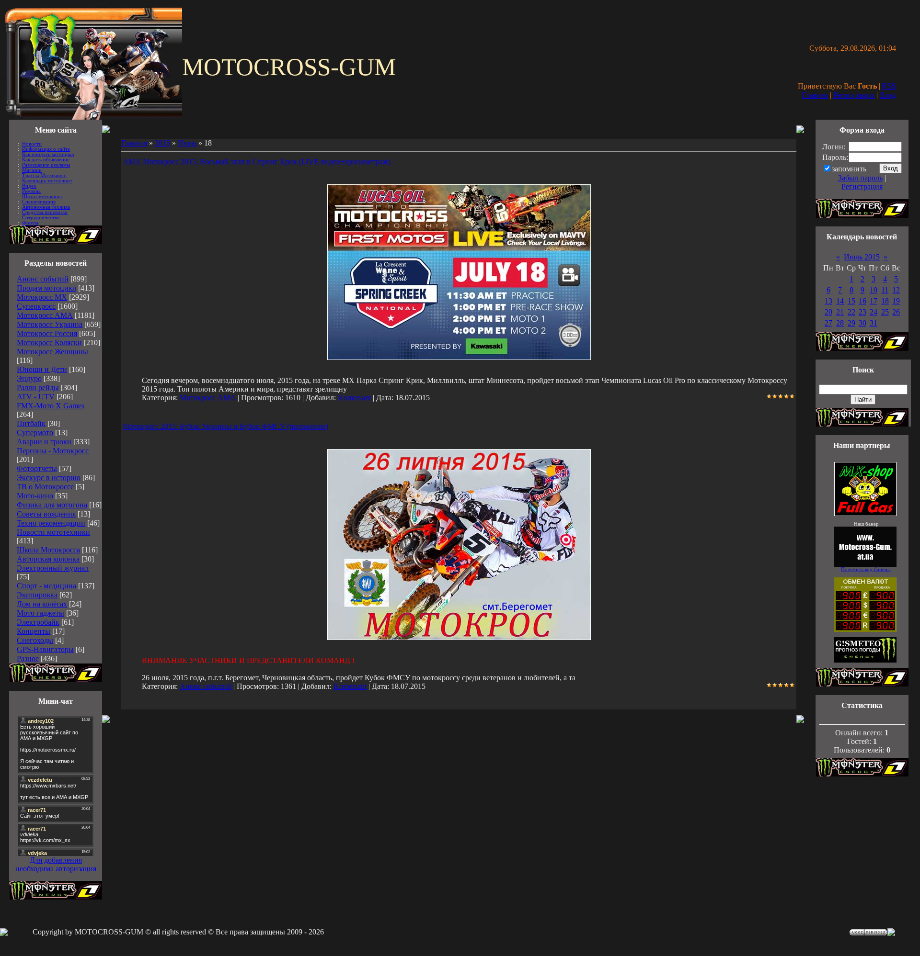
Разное (28, 658)
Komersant (354, 398)
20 (828, 312)
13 (828, 301)
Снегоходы (35, 640)
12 (896, 290)
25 (885, 312)
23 (862, 312)
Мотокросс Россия (47, 333)
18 (885, 301)
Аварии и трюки (44, 442)
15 (851, 301)
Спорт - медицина (46, 586)
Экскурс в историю (48, 477)
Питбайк (31, 423)
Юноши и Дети (42, 369)
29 (851, 323)
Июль (187, 143)
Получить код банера (866, 569)
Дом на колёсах (42, 604)
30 (862, 323)
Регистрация (853, 95)
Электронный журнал (53, 568)
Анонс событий (43, 279)
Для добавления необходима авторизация (55, 864)
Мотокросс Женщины (52, 352)
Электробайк (38, 622)
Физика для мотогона (52, 505)
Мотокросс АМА (45, 315)
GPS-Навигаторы (45, 649)
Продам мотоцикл (46, 288)
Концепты (33, 631)
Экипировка (37, 595)
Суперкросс (36, 306)
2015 (162, 143)
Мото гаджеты (40, 613)
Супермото (35, 432)
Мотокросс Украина (49, 324)
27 (828, 323)
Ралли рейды (38, 387)
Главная (815, 95)
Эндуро (29, 378)
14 (840, 301)
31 (873, 323)
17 (873, 301)
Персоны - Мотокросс (53, 451)
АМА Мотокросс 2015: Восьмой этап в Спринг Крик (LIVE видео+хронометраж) (257, 161)
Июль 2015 (862, 257)
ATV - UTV (36, 397)
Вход (888, 95)
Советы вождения (46, 514)
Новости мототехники (53, 532)
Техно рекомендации (51, 523)
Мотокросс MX (42, 297)
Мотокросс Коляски (49, 342)
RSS (889, 86)
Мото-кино (35, 496)
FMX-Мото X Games (50, 406)
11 (884, 290)
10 (873, 290)
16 (862, 301)
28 (840, 323)
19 (896, 301)
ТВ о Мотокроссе (45, 487)
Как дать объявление (45, 159)
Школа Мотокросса (48, 550)
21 (840, 312)
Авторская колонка (48, 559)
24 (873, 312)
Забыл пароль (860, 178)
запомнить (849, 169)
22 (851, 312)
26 (896, 312)
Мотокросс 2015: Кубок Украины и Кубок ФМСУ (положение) (225, 426)
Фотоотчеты (37, 468)
